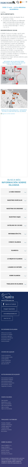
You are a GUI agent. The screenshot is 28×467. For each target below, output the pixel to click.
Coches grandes (5, 358)
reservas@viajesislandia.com (10, 313)
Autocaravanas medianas (7, 379)
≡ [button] (26, 2)
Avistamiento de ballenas (7, 338)
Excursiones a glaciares (6, 336)
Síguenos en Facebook (10, 304)
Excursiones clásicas (6, 339)
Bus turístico (4, 431)
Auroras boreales (5, 341)
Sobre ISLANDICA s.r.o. (6, 445)
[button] (25, 464)
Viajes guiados (4, 400)
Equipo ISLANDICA (5, 447)
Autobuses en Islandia (6, 429)
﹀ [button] (25, 189)
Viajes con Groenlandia (6, 408)
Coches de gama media (6, 357)
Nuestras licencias (5, 452)
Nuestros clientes (5, 450)
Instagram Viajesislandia (9, 309)
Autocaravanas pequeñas (7, 378)
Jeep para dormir (5, 363)
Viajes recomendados (6, 403)
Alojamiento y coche (6, 402)
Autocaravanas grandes (6, 381)
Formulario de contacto (6, 453)
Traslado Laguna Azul (6, 426)
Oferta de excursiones (6, 333)
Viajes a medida (5, 407)
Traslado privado (5, 428)
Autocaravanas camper (6, 384)
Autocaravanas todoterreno (7, 383)
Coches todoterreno (6, 360)
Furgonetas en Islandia (6, 386)
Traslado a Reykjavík (5, 423)
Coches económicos (6, 355)
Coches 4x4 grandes (6, 362)
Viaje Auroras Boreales (6, 405)
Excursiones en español (6, 334)
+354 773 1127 (7, 318)
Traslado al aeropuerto (6, 424)
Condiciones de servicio (6, 448)
